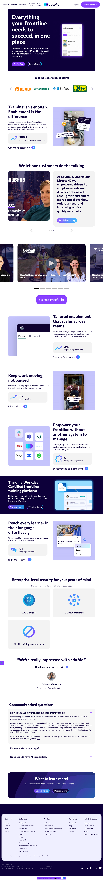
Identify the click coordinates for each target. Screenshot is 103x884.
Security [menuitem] (28, 856)
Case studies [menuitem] (73, 823)
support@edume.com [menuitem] (91, 834)
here (38, 739)
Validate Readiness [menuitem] (50, 831)
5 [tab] (60, 288)
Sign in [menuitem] (86, 831)
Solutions (13, 4)
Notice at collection (43, 878)
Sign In (76, 4)
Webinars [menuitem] (72, 831)
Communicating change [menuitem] (27, 831)
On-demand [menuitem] (23, 848)
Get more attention (19, 147)
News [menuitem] (6, 828)
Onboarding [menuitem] (23, 823)
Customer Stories (31, 4)
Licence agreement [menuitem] (19, 856)
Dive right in (15, 406)
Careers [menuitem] (7, 826)
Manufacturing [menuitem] (24, 843)
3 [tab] (53, 230)
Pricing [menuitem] (7, 831)
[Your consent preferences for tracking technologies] (2, 663)
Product (6, 4)
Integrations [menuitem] (48, 834)
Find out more (16, 507)
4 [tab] (54, 288)
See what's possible (64, 356)
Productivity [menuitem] (23, 828)
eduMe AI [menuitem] (47, 823)
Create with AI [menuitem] (48, 826)
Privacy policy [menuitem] (8, 856)
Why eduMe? (39, 4)
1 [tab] (49, 230)
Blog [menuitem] (70, 826)
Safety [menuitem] (21, 834)
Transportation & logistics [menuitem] (28, 845)
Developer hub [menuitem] (89, 826)
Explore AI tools (17, 559)
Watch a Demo (60, 791)
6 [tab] (66, 288)
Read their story (67, 220)
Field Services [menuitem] (23, 851)
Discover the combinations (68, 468)
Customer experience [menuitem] (26, 826)
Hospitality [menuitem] (23, 840)
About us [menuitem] (8, 823)
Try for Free (18, 64)
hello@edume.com (45, 868)
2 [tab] (51, 230)
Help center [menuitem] (88, 823)
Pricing (46, 4)
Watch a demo (35, 507)
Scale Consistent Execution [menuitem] (53, 828)
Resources (22, 4)
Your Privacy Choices (55, 878)
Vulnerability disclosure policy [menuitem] (41, 856)
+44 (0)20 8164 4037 (46, 866)
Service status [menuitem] (88, 828)
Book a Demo (90, 4)
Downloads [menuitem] (73, 828)
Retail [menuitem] (21, 837)
